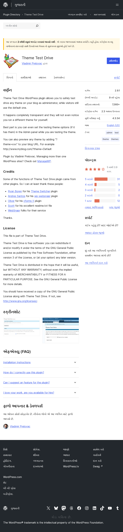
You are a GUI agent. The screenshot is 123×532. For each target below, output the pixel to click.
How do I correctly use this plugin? (23, 372)
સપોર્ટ (117, 77)
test (117, 132)
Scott (11, 205)
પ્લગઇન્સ (38, 460)
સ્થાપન (42, 77)
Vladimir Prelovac (32, 63)
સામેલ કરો (98, 449)
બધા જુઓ (114, 207)
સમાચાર (7, 455)
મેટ (4, 482)
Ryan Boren (15, 191)
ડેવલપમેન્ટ (59, 77)
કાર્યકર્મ (97, 455)
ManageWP (44, 161)
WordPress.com (12, 477)
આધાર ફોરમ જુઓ (94, 232)
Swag (98, 466)
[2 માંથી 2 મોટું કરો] (74, 321)
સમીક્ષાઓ (26, 77)
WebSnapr (14, 210)
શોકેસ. (36, 449)
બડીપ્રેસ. (8, 494)
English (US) (113, 125)
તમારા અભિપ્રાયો (94, 207)
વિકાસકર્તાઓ (70, 460)
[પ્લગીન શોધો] (37, 26)
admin (109, 132)
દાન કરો (97, 460)
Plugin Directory (11, 14)
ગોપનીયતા (9, 466)
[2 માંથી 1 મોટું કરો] (35, 321)
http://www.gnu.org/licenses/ (20, 301)
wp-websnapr (42, 196)
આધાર (66, 455)
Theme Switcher (40, 191)
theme (106, 139)
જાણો (66, 449)
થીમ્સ (36, 455)
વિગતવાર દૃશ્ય (92, 148)
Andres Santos (16, 196)
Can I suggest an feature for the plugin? (26, 382)
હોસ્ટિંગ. (7, 460)
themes (115, 139)
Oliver (11, 200)
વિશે (5, 449)
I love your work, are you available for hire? (28, 392)
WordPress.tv (71, 466)
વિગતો (10, 77)
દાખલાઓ (38, 466)
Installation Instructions (17, 362)
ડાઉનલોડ (113, 60)
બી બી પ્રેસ (9, 488)
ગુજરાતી (15, 508)
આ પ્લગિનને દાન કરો (96, 262)
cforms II (29, 200)
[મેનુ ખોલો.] (118, 5)
